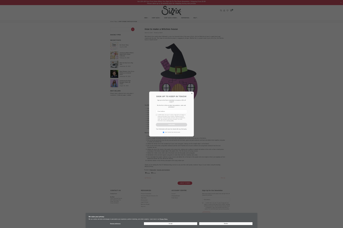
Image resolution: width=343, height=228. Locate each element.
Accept (170, 223)
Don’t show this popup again (172, 132)
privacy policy (170, 120)
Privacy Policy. (164, 219)
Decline (226, 223)
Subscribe (171, 124)
